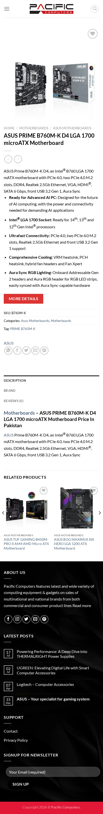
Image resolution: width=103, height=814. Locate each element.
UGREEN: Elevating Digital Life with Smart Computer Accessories (53, 670)
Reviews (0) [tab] (14, 401)
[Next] (99, 523)
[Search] (95, 9)
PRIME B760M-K (23, 329)
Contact (11, 731)
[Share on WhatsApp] (8, 350)
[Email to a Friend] (35, 350)
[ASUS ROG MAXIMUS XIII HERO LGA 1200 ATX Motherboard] (76, 508)
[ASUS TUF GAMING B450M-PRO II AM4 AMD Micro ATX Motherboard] (26, 508)
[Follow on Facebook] (8, 619)
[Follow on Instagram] (17, 619)
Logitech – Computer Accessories (45, 684)
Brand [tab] (10, 391)
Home (9, 128)
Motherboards (33, 128)
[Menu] (7, 9)
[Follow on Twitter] (26, 619)
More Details (23, 298)
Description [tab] (15, 380)
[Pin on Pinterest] (44, 350)
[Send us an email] (35, 619)
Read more (81, 605)
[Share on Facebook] (17, 350)
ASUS (9, 343)
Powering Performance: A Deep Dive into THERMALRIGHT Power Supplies (52, 654)
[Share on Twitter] (26, 350)
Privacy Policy (16, 740)
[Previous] (3, 523)
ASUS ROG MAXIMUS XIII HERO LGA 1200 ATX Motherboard (74, 543)
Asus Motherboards (72, 128)
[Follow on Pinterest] (44, 619)
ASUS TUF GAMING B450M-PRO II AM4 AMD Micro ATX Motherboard (26, 543)
